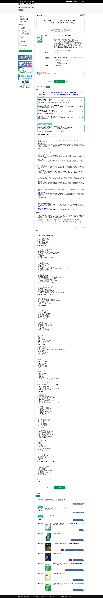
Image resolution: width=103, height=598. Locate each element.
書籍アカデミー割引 (24, 18)
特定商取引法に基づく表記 (66, 596)
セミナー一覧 (23, 26)
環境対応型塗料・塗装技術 (58, 533)
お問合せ (46, 596)
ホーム (81, 8)
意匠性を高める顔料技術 (58, 553)
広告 (50, 596)
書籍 (83, 8)
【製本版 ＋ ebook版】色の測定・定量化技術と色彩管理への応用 (67, 543)
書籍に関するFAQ (24, 19)
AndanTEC (61, 35)
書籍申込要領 (23, 15)
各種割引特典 (47, 58)
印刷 (83, 15)
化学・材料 (22, 32)
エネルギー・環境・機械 (25, 33)
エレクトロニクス (24, 31)
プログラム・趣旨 (24, 45)
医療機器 (22, 36)
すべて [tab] (48, 86)
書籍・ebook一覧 (23, 27)
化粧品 (22, 37)
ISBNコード (23, 43)
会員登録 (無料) (69, 1)
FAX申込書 (50, 81)
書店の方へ (22, 16)
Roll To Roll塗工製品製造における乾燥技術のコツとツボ (57, 515)
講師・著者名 (23, 44)
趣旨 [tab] (41, 86)
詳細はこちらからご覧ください (60, 31)
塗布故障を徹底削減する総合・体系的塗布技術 (55, 499)
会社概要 (42, 596)
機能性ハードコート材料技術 (59, 573)
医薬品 (22, 35)
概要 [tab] (38, 86)
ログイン (75, 1)
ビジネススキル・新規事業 (25, 34)
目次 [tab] (44, 86)
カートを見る (81, 1)
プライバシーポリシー (56, 596)
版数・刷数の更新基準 (25, 21)
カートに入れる (59, 81)
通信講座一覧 (23, 28)
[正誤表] (38, 74)
